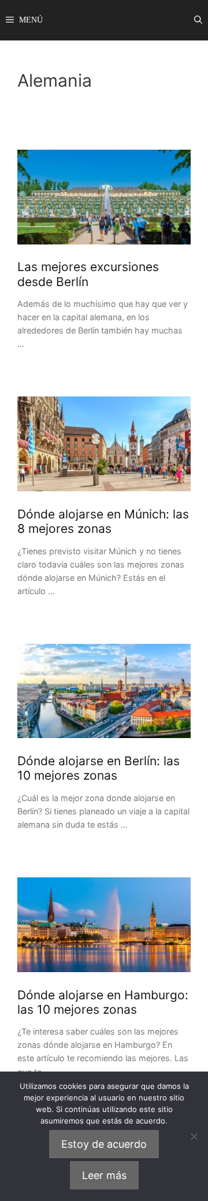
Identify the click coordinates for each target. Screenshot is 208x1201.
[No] (193, 1136)
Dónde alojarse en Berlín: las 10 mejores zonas (98, 768)
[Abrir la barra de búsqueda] (198, 20)
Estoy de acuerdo (104, 1144)
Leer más (104, 1175)
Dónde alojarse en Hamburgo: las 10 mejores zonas (102, 1002)
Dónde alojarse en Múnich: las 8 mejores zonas (103, 521)
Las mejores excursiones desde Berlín (88, 274)
